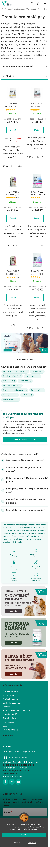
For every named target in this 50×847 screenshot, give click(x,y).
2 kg (13, 166)
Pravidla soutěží (10, 713)
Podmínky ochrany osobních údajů (18, 709)
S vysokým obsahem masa (13, 390)
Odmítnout (32, 843)
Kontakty (7, 706)
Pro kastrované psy (11, 385)
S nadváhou (24, 381)
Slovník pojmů (9, 717)
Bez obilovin (8, 381)
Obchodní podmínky (12, 702)
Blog (5, 725)
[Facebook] (5, 781)
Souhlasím (25, 835)
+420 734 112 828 (18, 757)
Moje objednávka (10, 729)
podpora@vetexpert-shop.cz (22, 751)
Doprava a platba (10, 690)
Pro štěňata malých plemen (14, 371)
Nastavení (18, 843)
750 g (5, 166)
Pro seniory (36, 371)
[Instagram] (12, 781)
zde (37, 829)
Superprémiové (9, 395)
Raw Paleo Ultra (9, 399)
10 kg (15, 245)
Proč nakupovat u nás (12, 698)
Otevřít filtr (11, 76)
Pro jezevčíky (36, 390)
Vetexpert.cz (8, 721)
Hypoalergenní (31, 376)
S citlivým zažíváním (11, 376)
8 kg (20, 166)
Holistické (26, 395)
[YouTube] (18, 781)
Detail (13, 130)
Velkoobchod (8, 694)
